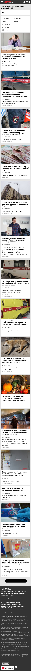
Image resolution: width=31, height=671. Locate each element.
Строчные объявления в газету (11, 602)
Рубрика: (4, 21)
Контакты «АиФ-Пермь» (8, 600)
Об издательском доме (9, 591)
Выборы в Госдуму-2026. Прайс (11, 604)
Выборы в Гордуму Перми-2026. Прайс (13, 610)
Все (3, 12)
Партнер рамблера (14, 663)
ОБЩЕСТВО (5, 256)
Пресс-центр (22, 591)
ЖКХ (3, 67)
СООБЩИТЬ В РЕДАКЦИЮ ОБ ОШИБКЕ (12, 612)
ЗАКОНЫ (4, 575)
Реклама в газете (19, 593)
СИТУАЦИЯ (5, 535)
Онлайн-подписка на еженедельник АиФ (14, 598)
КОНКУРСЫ (5, 406)
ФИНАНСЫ (5, 177)
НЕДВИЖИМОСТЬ (7, 213)
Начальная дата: (6, 24)
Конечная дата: (5, 27)
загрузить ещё (15, 580)
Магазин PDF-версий (7, 596)
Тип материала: (5, 18)
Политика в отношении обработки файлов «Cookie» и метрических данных (13, 649)
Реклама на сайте (7, 593)
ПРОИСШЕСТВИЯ (7, 105)
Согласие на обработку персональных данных (14, 644)
